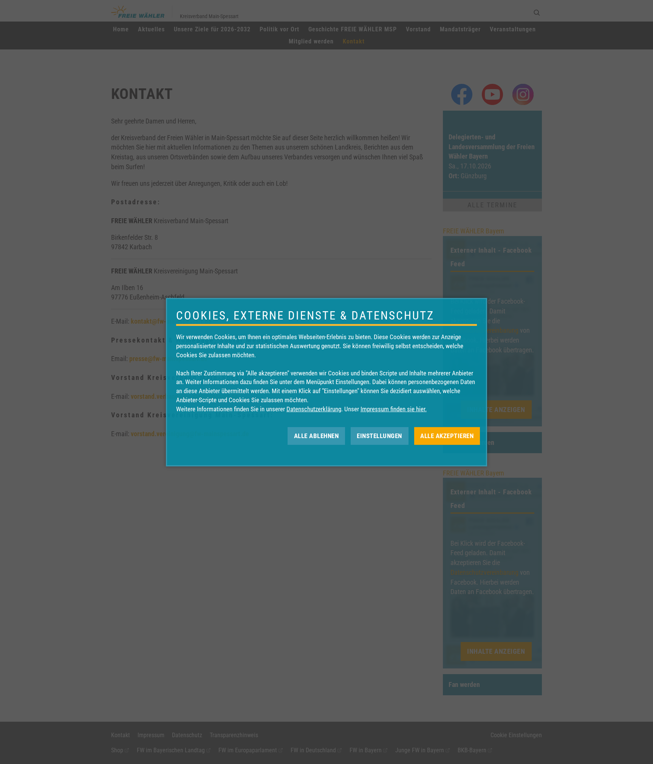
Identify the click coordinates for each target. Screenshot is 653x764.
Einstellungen (379, 435)
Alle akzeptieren (447, 435)
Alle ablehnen (316, 435)
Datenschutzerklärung (313, 409)
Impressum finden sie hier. (394, 409)
